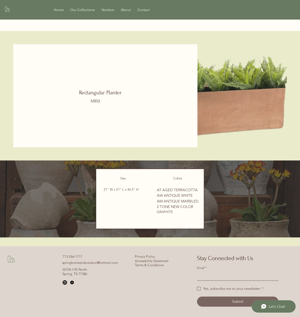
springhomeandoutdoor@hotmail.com (90, 263)
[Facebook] (72, 282)
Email (201, 268)
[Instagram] (65, 282)
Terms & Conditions (149, 265)
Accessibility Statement (151, 261)
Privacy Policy (145, 256)
